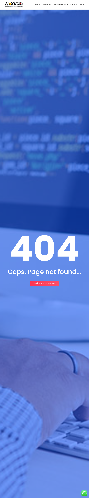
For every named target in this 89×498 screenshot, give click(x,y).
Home (37, 4)
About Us (47, 4)
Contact (73, 4)
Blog (82, 4)
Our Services (60, 4)
